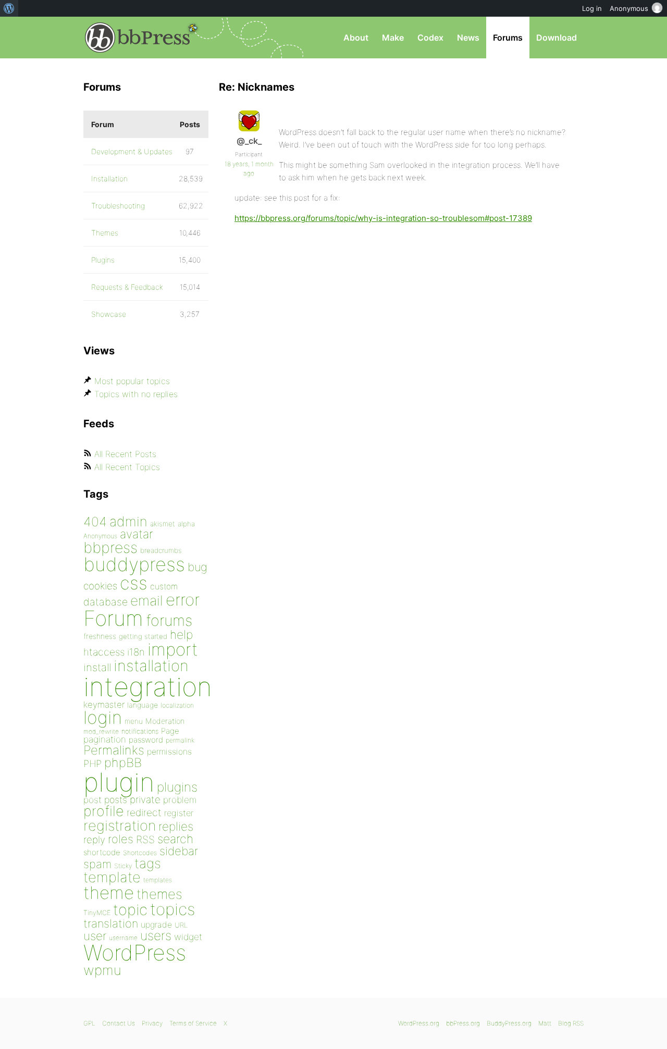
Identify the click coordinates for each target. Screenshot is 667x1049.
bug (197, 567)
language (142, 704)
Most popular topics (132, 381)
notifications (139, 731)
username (123, 938)
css (133, 583)
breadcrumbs (161, 550)
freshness (99, 636)
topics (172, 909)
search (175, 839)
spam (97, 864)
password (146, 740)
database (105, 602)
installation (151, 665)
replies (175, 826)
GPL (89, 1023)
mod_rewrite (101, 731)
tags (147, 863)
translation (110, 923)
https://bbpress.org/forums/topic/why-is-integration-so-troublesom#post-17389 (383, 218)
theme (108, 892)
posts (115, 799)
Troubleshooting (118, 205)
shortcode (101, 852)
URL (181, 925)
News (468, 37)
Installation (109, 178)
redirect (144, 812)
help (181, 634)
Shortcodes (140, 853)
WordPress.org (418, 1023)
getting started (143, 636)
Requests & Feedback (127, 286)
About (355, 37)
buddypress (134, 564)
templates (157, 880)
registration (119, 825)
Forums (508, 37)
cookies (100, 586)
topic (130, 909)
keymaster (104, 704)
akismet (162, 524)
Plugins (103, 259)
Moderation (164, 721)
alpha (186, 524)
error (183, 600)
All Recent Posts (125, 454)
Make (393, 37)
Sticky (123, 866)
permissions (169, 751)
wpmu (102, 970)
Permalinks (113, 750)
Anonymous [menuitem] (629, 8)
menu (134, 721)
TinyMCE (96, 913)
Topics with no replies (136, 394)
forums (169, 620)
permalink (180, 740)
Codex (430, 37)
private (145, 800)
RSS (145, 839)
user (94, 936)
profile (103, 811)
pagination (104, 739)
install (97, 667)
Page (170, 731)
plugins (177, 787)
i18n (136, 652)
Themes (104, 232)
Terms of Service (193, 1023)
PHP (92, 763)
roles (120, 839)
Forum (113, 618)
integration (147, 686)
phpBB (123, 762)
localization (177, 705)
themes (159, 894)
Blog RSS (571, 1023)
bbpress (110, 547)
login (102, 717)
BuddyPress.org (509, 1023)
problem (179, 799)
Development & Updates (131, 151)
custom (164, 586)
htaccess (104, 652)
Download (556, 37)
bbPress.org (137, 37)
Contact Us (118, 1023)
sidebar (178, 851)
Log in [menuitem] (592, 8)
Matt (544, 1023)
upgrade (156, 924)
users (155, 935)
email (146, 600)
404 (95, 521)
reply (94, 840)
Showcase (108, 314)
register (178, 813)
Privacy (152, 1023)
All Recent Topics (127, 467)
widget (188, 936)
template (112, 877)
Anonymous (100, 536)
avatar (136, 534)
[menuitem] (9, 8)
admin (128, 521)
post (92, 799)
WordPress (134, 953)
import (172, 649)
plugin (118, 782)
